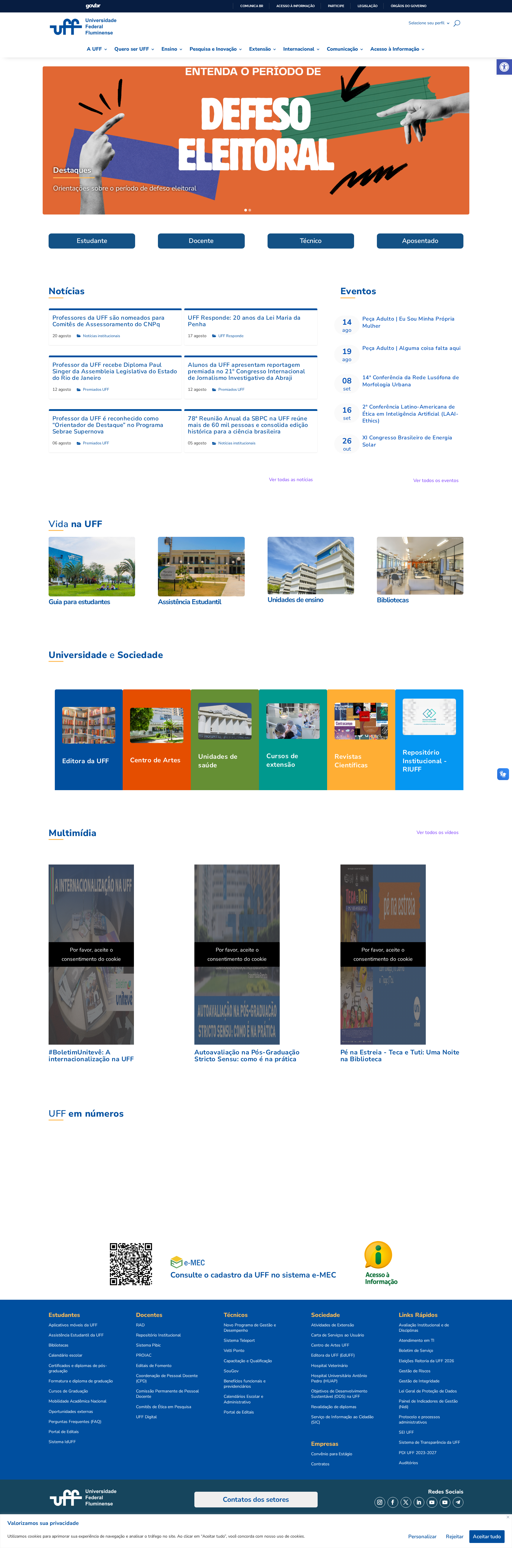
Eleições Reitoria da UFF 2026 (426, 1361)
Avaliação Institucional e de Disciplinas (424, 1328)
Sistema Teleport (239, 1340)
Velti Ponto (234, 1350)
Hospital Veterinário (329, 1365)
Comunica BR (251, 6)
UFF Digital (146, 1417)
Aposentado (420, 240)
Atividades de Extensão (332, 1325)
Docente (201, 240)
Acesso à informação (295, 6)
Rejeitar (454, 1536)
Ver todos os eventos (436, 480)
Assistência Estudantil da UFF (76, 1335)
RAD (140, 1325)
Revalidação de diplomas (333, 1407)
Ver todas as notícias (291, 479)
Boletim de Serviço (416, 1350)
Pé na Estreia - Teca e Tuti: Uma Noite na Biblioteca (400, 1056)
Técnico (310, 240)
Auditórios (408, 1463)
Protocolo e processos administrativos (419, 1419)
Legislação (367, 6)
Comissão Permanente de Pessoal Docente (167, 1394)
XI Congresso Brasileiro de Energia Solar (407, 441)
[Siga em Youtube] (432, 1502)
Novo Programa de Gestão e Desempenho (250, 1328)
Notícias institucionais (101, 336)
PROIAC (143, 1355)
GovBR (93, 6)
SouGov (231, 1371)
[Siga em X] (406, 1502)
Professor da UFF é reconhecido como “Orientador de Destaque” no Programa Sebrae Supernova (108, 425)
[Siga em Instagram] (380, 1502)
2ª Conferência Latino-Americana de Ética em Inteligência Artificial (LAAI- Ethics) (410, 413)
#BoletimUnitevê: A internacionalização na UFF (91, 1056)
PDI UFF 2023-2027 (417, 1453)
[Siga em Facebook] (393, 1502)
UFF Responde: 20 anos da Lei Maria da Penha (244, 321)
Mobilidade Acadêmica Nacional (77, 1401)
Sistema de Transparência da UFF (429, 1442)
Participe (336, 6)
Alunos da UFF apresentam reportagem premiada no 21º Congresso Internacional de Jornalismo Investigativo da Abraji (246, 371)
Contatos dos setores (256, 1499)
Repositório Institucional (158, 1335)
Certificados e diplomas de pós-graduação (78, 1368)
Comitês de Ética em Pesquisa (163, 1407)
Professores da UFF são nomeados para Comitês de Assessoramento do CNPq (108, 321)
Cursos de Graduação (68, 1391)
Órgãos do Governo (408, 6)
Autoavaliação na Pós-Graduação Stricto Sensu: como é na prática (247, 1056)
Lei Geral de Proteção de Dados (428, 1391)
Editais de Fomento (154, 1365)
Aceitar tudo (487, 1536)
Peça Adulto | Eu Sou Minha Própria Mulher (408, 322)
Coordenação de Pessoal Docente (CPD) (167, 1378)
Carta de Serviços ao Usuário (337, 1335)
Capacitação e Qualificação (248, 1361)
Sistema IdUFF (62, 1442)
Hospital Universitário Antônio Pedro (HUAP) (339, 1378)
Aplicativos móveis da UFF (73, 1325)
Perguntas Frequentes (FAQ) (75, 1421)
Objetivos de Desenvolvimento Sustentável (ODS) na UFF (339, 1394)
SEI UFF (406, 1432)
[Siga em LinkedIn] (419, 1502)
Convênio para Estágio (331, 1454)
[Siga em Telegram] (458, 1502)
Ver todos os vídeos (438, 832)
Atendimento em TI (416, 1340)
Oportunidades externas (71, 1411)
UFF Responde (231, 336)
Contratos (320, 1464)
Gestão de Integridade (419, 1381)
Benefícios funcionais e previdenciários (244, 1384)
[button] (504, 67)
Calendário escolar (65, 1355)
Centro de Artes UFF (330, 1345)
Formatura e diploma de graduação (81, 1381)
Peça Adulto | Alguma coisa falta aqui (411, 348)
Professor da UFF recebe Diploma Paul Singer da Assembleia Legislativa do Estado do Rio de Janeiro (114, 371)
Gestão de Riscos (415, 1371)
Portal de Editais (64, 1432)
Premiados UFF (96, 389)
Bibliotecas (58, 1345)
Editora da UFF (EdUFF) (333, 1355)
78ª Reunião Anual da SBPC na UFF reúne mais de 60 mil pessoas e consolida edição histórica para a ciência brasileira (248, 425)
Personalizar (422, 1536)
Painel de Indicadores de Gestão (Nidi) (428, 1404)
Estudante (92, 240)
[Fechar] (508, 1517)
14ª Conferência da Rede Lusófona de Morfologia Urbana (410, 381)
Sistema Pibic (148, 1345)
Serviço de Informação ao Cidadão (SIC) (342, 1419)
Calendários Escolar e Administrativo (243, 1399)
